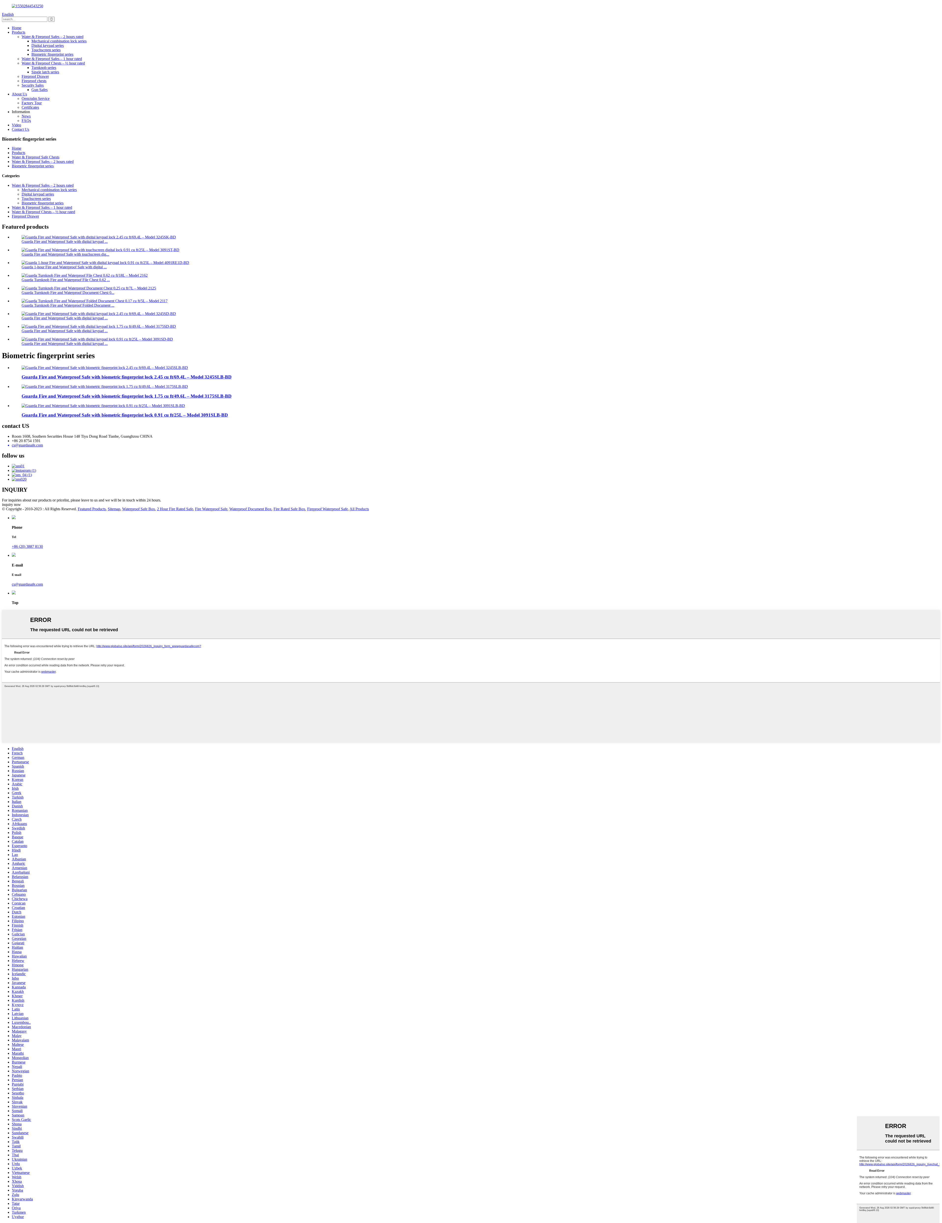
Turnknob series (43, 68)
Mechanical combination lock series (59, 41)
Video (16, 125)
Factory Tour (32, 103)
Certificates (30, 107)
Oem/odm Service (36, 98)
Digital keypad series (47, 45)
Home (16, 28)
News (26, 116)
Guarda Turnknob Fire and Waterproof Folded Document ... (68, 305)
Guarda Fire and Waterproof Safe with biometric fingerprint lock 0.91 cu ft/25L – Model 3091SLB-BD (125, 415)
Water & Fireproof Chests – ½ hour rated (53, 63)
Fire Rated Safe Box (289, 509)
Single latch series (45, 72)
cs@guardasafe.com (27, 584)
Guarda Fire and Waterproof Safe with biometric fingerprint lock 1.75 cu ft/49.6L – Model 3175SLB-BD (127, 396)
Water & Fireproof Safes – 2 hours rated (52, 37)
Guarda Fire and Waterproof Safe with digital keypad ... (65, 241)
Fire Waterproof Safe (211, 509)
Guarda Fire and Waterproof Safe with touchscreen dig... (65, 254)
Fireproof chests (34, 81)
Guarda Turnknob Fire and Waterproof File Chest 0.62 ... (66, 280)
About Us (19, 94)
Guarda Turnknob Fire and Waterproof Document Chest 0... (68, 292)
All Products (359, 509)
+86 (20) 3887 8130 (27, 546)
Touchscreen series (46, 50)
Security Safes (33, 85)
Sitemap (114, 509)
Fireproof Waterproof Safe (327, 509)
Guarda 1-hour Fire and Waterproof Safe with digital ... (64, 267)
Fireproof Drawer (35, 76)
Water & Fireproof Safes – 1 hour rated (52, 59)
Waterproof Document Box (250, 509)
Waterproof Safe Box (138, 509)
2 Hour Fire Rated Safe (175, 509)
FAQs (26, 120)
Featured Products (92, 509)
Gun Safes (39, 90)
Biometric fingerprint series (52, 54)
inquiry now (11, 504)
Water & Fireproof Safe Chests (35, 157)
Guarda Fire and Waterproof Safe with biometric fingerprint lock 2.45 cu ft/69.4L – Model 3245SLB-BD (127, 377)
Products (18, 32)
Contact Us (20, 129)
